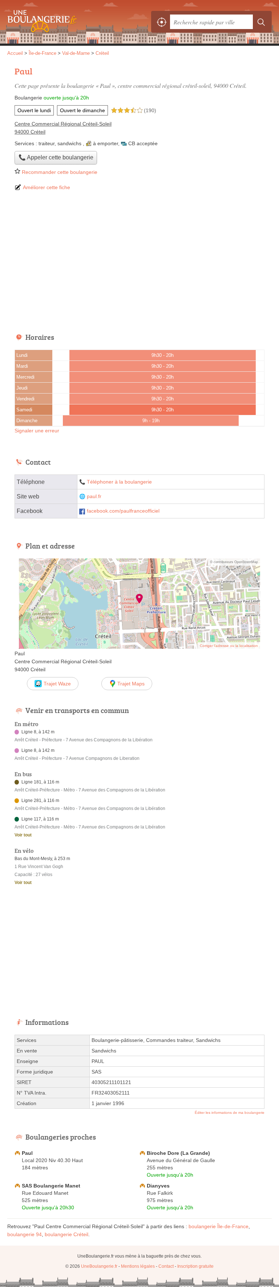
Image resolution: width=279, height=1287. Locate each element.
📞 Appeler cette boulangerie (56, 157)
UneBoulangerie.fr (40, 21)
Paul (27, 1153)
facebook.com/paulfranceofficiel (123, 511)
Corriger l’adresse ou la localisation (229, 646)
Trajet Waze (57, 684)
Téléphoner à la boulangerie (119, 482)
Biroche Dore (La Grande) (178, 1153)
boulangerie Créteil (66, 1234)
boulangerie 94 (24, 1234)
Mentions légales (138, 1266)
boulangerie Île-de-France (218, 1226)
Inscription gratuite (195, 1266)
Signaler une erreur (37, 430)
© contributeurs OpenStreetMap (234, 562)
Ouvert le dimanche (82, 110)
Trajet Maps (131, 684)
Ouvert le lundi (34, 110)
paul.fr (94, 496)
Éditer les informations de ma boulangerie (229, 1113)
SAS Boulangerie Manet (51, 1186)
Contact (166, 1266)
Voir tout (23, 835)
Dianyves (158, 1186)
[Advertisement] (139, 262)
